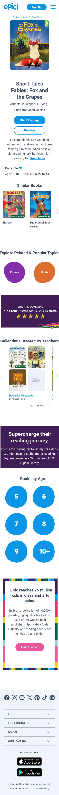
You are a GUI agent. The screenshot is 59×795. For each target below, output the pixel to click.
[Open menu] (53, 7)
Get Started (30, 647)
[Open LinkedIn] (52, 697)
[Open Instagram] (14, 697)
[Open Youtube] (22, 697)
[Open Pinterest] (37, 697)
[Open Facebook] (7, 697)
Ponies (15, 17)
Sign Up (36, 7)
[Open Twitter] (29, 697)
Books (25, 17)
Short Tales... (38, 17)
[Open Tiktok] (44, 697)
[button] (27, 377)
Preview (29, 130)
